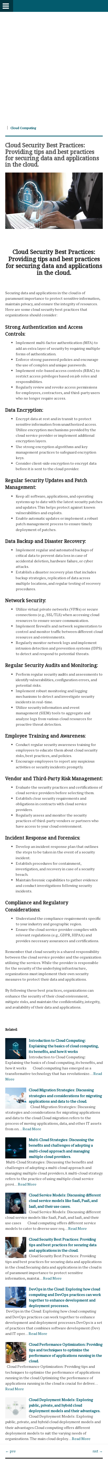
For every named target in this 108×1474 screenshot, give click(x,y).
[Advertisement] (54, 66)
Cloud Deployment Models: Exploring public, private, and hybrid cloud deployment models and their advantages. (64, 1405)
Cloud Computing (23, 128)
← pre (10, 1450)
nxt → (98, 1450)
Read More (32, 1128)
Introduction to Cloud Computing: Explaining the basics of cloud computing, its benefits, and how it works (64, 1046)
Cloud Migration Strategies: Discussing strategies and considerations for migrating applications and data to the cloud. (65, 1095)
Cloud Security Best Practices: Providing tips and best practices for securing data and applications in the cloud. (52, 154)
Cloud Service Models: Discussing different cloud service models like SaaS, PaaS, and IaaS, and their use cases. (65, 1200)
